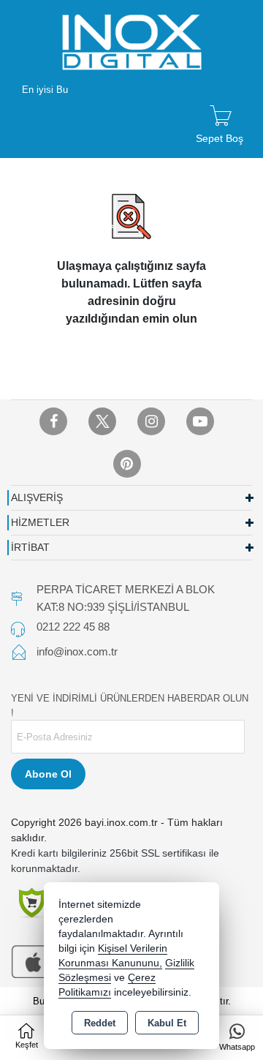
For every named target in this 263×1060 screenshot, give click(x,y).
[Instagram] (151, 421)
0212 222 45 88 (73, 626)
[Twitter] (102, 421)
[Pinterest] (127, 464)
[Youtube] (200, 421)
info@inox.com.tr (77, 651)
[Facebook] (53, 421)
